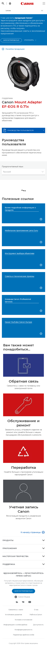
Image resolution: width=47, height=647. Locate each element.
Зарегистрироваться (11, 40)
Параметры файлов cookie (23, 635)
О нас (36, 610)
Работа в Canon (36, 615)
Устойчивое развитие (13, 615)
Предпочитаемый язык (12, 166)
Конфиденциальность (23, 630)
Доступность (38, 625)
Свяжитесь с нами (16, 610)
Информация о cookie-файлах (15, 625)
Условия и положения (23, 620)
